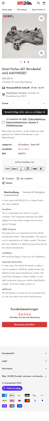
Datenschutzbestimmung (16, 122)
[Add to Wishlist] (41, 18)
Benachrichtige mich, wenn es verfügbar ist (25, 111)
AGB (24, 119)
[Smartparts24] (24, 3)
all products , (24, 144)
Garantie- (32, 122)
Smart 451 (35, 144)
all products (22, 9)
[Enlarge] (41, 53)
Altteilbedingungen (14, 125)
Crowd (5, 103)
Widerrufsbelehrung (36, 119)
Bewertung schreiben (24, 324)
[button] (44, 3)
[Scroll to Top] (44, 407)
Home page (7, 9)
